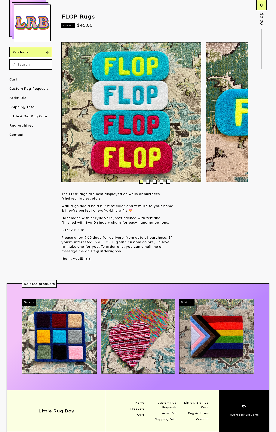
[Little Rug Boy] (32, 23)
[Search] (14, 64)
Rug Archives (21, 125)
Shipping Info (22, 107)
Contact (16, 135)
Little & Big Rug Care (28, 116)
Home (139, 402)
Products (21, 52)
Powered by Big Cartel (244, 414)
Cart (13, 79)
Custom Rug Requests (29, 88)
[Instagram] (244, 407)
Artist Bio (17, 98)
